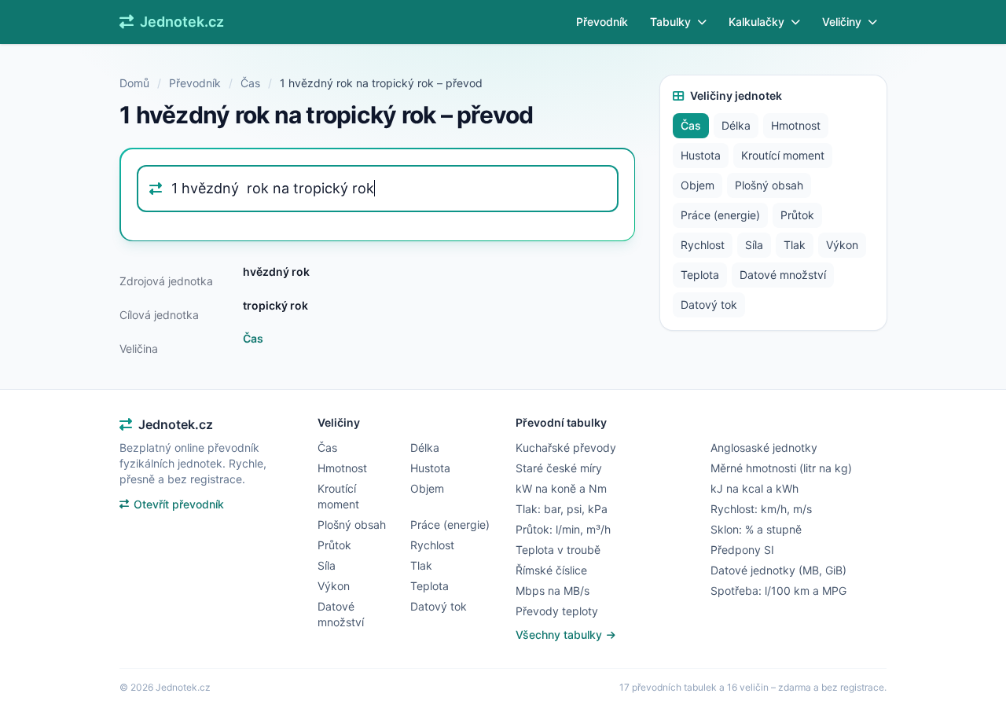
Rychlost (703, 244)
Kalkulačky (756, 21)
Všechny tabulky (560, 634)
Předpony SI (742, 549)
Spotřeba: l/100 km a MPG (778, 590)
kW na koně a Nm (561, 488)
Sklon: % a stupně (756, 529)
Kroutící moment (782, 155)
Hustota (701, 155)
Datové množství (783, 274)
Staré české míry (559, 468)
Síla (754, 244)
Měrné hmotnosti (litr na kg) (781, 468)
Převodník (602, 21)
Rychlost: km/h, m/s (761, 508)
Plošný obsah (769, 185)
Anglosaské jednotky (763, 447)
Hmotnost (796, 125)
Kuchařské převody (566, 447)
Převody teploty (557, 611)
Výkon (842, 244)
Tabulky (670, 21)
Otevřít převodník (179, 504)
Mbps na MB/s (552, 590)
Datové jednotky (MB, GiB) (778, 570)
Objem (697, 185)
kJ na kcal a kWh (754, 488)
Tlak (795, 244)
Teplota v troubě (558, 549)
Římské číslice (551, 570)
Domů (134, 83)
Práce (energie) (720, 215)
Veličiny (841, 21)
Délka (736, 125)
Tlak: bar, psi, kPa (562, 508)
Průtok (797, 215)
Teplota (700, 274)
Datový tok (709, 304)
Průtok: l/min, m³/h (563, 529)
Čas (250, 83)
